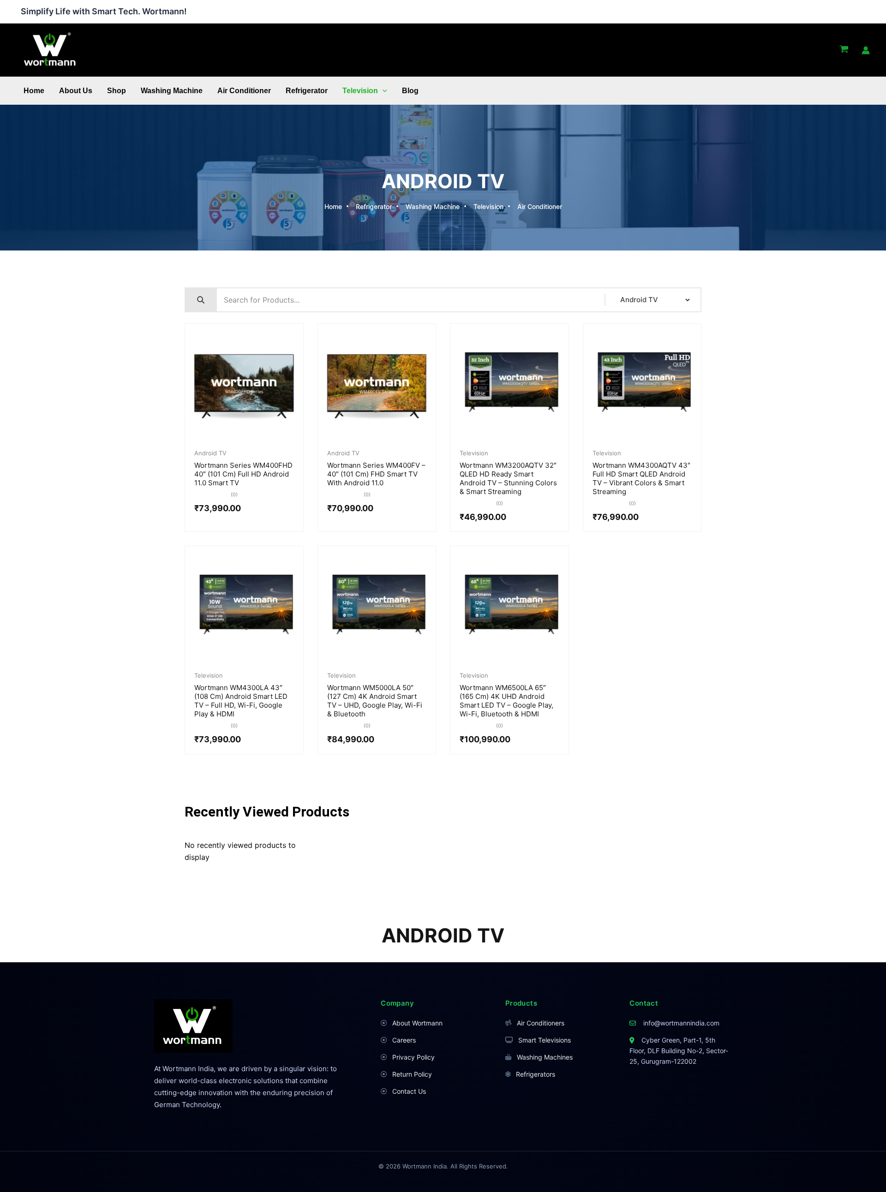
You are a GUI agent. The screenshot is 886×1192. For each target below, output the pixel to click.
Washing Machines (545, 1057)
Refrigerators (535, 1074)
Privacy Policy (413, 1057)
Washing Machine (172, 91)
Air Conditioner (244, 91)
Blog (410, 91)
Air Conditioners (540, 1023)
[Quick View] (229, 439)
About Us (75, 91)
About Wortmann (417, 1023)
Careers (404, 1040)
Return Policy (412, 1074)
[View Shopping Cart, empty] (843, 50)
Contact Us (409, 1091)
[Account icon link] (866, 50)
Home (34, 91)
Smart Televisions (544, 1040)
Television (360, 91)
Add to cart (258, 439)
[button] (382, 91)
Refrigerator (307, 91)
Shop (116, 91)
